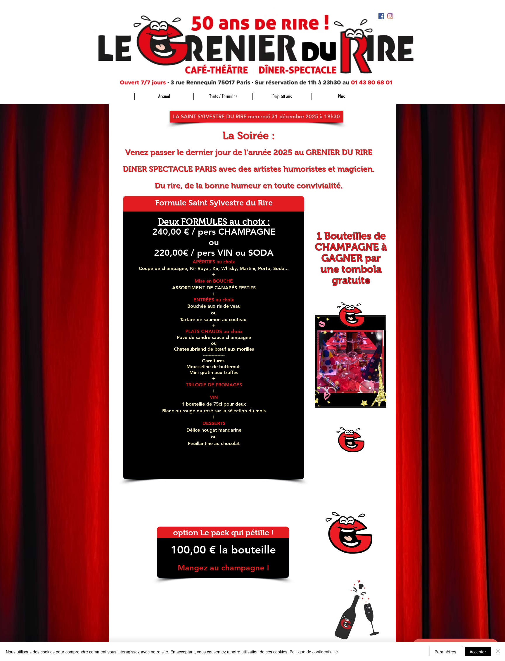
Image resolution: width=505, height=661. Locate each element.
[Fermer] (497, 651)
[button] (256, 116)
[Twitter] (390, 16)
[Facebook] (381, 16)
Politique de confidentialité (314, 652)
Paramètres (445, 652)
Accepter (478, 652)
